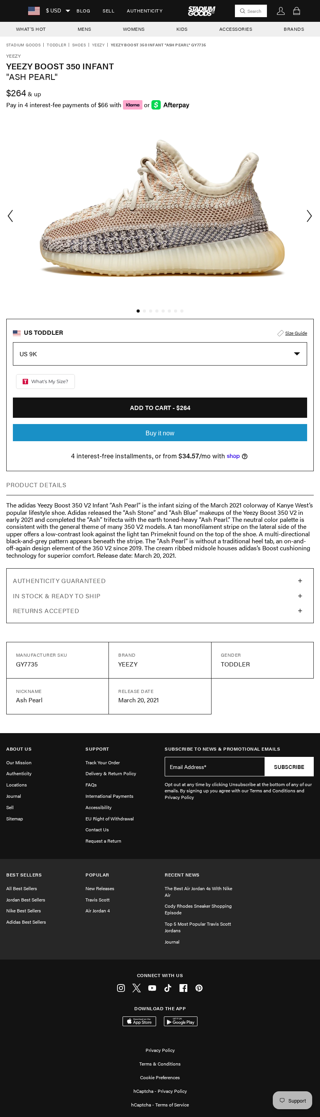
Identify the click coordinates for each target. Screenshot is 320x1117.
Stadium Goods (23, 45)
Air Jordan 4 (97, 910)
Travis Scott (97, 899)
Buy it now (160, 433)
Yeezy (98, 45)
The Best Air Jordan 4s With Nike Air (198, 891)
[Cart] (296, 11)
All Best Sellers (21, 888)
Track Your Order (102, 762)
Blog (83, 10)
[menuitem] (83, 11)
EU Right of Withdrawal (109, 818)
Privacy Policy (160, 1049)
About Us (19, 749)
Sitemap (14, 818)
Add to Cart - (160, 407)
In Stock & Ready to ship (56, 595)
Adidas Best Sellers (26, 921)
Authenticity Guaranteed (59, 580)
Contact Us (97, 829)
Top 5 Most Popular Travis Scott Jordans (198, 927)
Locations (16, 784)
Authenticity (144, 10)
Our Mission (19, 762)
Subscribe (289, 767)
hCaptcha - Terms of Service (160, 1104)
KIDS (182, 28)
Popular (97, 874)
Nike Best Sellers (23, 910)
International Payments (109, 795)
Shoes (79, 45)
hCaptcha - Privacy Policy (160, 1090)
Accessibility (98, 807)
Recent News (182, 874)
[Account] (281, 11)
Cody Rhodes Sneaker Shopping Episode (198, 909)
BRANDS (294, 28)
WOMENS (134, 28)
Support (97, 749)
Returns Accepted (46, 610)
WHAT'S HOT (31, 28)
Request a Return (103, 840)
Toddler (56, 45)
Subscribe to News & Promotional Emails (222, 749)
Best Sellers (24, 874)
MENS (84, 28)
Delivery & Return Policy (110, 773)
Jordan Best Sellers (25, 899)
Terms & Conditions (160, 1063)
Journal (13, 795)
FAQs (91, 784)
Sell (108, 10)
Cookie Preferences (160, 1077)
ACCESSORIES (235, 28)
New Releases (99, 888)
